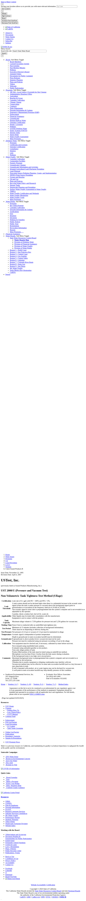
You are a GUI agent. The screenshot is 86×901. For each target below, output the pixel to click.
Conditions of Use (11, 859)
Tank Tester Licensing (15, 728)
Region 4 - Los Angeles (18, 256)
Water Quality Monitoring (19, 195)
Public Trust (14, 224)
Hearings (13, 216)
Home (7, 555)
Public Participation (17, 88)
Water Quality (10, 157)
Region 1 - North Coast (18, 250)
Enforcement (14, 114)
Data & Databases (11, 805)
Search (7, 274)
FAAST (8, 809)
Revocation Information (18, 228)
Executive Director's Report (19, 72)
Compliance (14, 149)
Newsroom (9, 35)
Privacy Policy (10, 861)
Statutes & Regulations (13, 738)
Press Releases (15, 78)
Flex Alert (9, 763)
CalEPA (13, 272)
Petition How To (13, 710)
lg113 (7, 565)
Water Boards (10, 236)
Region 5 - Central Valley (19, 258)
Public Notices (15, 222)
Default (4, 13)
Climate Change (15, 102)
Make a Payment (11, 781)
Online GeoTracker (12, 732)
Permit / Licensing (16, 124)
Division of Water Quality (23, 246)
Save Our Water (11, 761)
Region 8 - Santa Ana (17, 264)
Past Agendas (14, 66)
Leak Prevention (11, 724)
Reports (12, 230)
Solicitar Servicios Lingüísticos (16, 813)
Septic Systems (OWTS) (18, 131)
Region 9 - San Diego (17, 266)
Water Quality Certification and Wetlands (24, 193)
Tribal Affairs (10, 822)
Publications (9, 734)
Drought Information (12, 807)
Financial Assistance (17, 116)
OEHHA (55, 897)
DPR (43, 897)
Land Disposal (15, 171)
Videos (12, 84)
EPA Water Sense (11, 757)
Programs (9, 90)
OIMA (7, 801)
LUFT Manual (12, 714)
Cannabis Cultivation (17, 100)
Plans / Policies (10, 849)
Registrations (14, 226)
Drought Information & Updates (21, 110)
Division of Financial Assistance (25, 244)
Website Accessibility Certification (43, 885)
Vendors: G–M (25, 684)
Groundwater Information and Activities (24, 167)
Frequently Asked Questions (15, 843)
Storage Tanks (15, 133)
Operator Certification (17, 122)
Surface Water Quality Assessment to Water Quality (28, 189)
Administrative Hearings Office (21, 94)
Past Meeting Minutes (17, 68)
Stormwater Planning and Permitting (22, 187)
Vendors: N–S (38, 684)
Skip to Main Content (8, 2)
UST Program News (12, 742)
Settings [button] (8, 43)
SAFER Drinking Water (18, 129)
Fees (11, 214)
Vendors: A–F (13, 684)
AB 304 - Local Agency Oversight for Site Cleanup (28, 92)
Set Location (6, 9)
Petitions (13, 70)
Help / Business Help (13, 786)
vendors (8, 567)
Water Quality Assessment (19, 137)
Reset (4, 18)
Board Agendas (11, 777)
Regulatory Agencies (12, 736)
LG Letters (11, 726)
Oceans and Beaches (17, 177)
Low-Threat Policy (14, 712)
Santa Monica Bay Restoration (20, 270)
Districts (13, 151)
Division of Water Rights (23, 248)
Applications (14, 212)
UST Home (9, 706)
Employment (9, 841)
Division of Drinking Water (24, 242)
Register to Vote (11, 765)
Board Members (15, 62)
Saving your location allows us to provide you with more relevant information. (28, 6)
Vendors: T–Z (51, 684)
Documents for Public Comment (21, 76)
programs (8, 559)
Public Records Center (13, 851)
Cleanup (8, 708)
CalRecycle (36, 897)
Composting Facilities (17, 161)
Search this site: (6, 51)
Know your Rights (12, 784)
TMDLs (13, 191)
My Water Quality (16, 268)
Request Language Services (15, 811)
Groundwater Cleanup (18, 165)
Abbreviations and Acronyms (15, 835)
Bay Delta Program (17, 206)
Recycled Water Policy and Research (23, 183)
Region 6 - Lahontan (17, 260)
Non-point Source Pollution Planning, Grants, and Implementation (33, 173)
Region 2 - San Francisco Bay (20, 252)
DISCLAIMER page (37, 694)
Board (8, 60)
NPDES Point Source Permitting (21, 175)
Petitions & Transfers (17, 220)
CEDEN (8, 803)
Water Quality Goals (17, 197)
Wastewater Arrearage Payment (16, 824)
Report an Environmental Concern (17, 759)
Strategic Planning (16, 80)
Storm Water (14, 135)
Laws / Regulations (12, 847)
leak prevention (11, 563)
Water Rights (10, 201)
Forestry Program (16, 163)
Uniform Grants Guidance (15, 788)
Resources (5, 797)
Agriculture (14, 96)
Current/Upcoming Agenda (19, 64)
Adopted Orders (15, 74)
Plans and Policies (16, 82)
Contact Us (9, 39)
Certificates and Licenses (18, 145)
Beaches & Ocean (16, 98)
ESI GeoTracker (11, 722)
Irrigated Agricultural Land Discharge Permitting (27, 169)
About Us (8, 33)
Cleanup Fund (10, 716)
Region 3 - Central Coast (18, 254)
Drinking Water (11, 141)
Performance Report (12, 818)
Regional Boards (74, 891)
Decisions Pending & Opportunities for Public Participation (18, 838)
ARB (28, 897)
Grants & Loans (11, 845)
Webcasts (13, 86)
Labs (11, 153)
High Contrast (6, 16)
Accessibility (9, 863)
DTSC (48, 897)
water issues (9, 557)
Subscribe (8, 41)
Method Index (63, 684)
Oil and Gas (14, 179)
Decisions (13, 218)
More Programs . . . (17, 139)
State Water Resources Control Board (23, 238)
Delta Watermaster (16, 108)
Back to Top (9, 857)
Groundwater (14, 118)
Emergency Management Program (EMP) (24, 112)
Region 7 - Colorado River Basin (21, 262)
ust (6, 561)
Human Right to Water (18, 120)
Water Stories (10, 37)
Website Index (10, 826)
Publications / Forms (12, 853)
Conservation (14, 104)
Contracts (13, 106)
